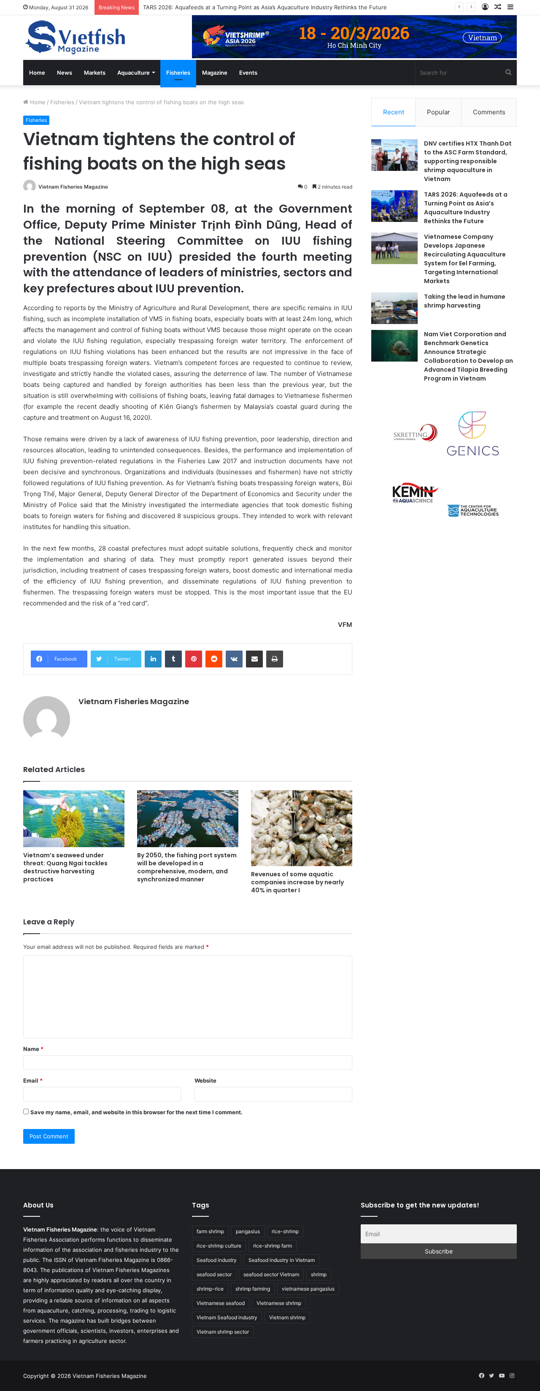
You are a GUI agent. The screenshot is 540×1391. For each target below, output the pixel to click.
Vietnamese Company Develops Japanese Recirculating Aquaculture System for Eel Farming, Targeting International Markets (465, 258)
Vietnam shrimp (287, 1317)
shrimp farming (252, 1289)
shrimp (319, 1274)
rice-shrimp (285, 1231)
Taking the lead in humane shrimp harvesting (464, 301)
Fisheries (178, 72)
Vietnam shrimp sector (223, 1332)
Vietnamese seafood (221, 1303)
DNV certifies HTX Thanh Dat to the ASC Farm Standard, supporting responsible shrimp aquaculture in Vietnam (468, 161)
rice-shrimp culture (219, 1245)
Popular (438, 112)
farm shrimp (210, 1231)
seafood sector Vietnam (271, 1274)
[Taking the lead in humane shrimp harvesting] (394, 308)
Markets (94, 72)
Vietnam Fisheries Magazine (73, 187)
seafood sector (214, 1274)
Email (33, 1080)
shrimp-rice (210, 1289)
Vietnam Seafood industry (227, 1317)
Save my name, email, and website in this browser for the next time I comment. (136, 1112)
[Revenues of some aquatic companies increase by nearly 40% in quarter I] (301, 828)
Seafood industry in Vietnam (281, 1260)
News (64, 72)
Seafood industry (217, 1260)
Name (33, 1048)
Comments (489, 112)
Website (205, 1080)
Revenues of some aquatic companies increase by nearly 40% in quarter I (297, 882)
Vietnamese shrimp (278, 1303)
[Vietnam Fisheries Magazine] (76, 37)
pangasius (248, 1231)
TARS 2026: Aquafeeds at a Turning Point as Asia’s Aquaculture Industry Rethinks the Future (265, 7)
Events (248, 72)
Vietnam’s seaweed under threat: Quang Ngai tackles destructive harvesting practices (65, 867)
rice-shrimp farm (272, 1245)
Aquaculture (133, 72)
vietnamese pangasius (308, 1289)
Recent (393, 112)
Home (37, 72)
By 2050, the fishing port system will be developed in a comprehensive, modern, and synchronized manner (187, 867)
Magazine (214, 72)
